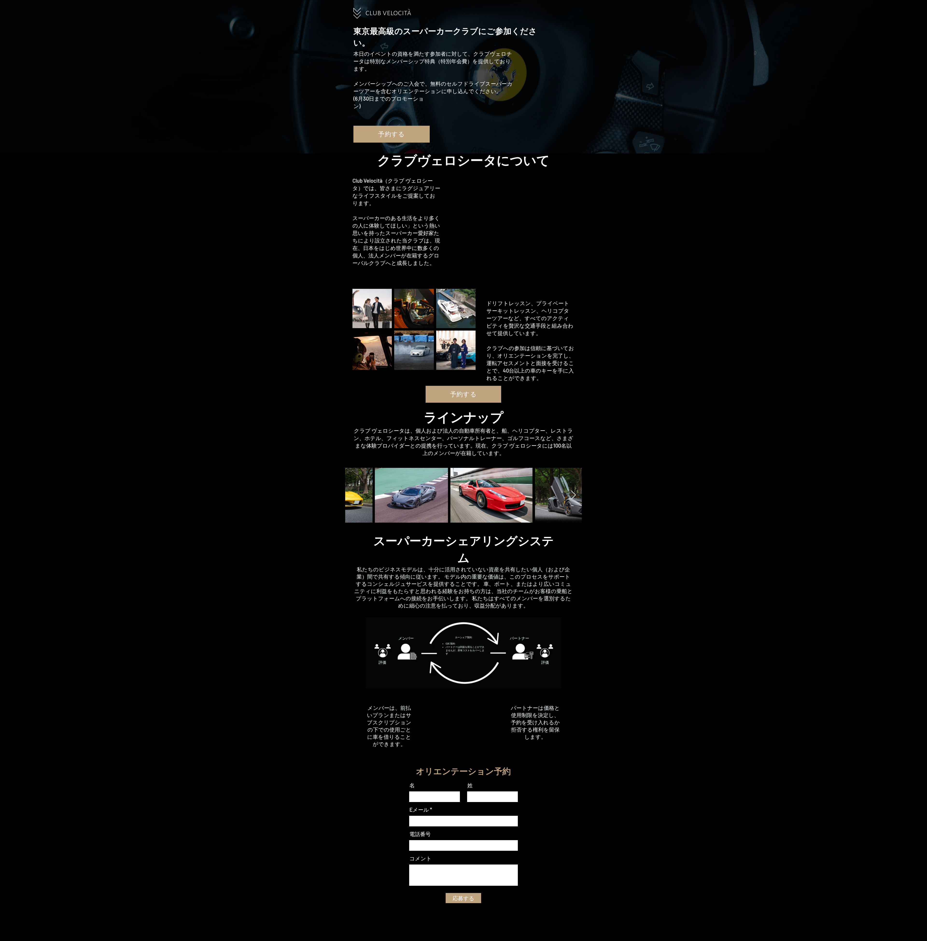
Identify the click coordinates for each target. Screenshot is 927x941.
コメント (420, 858)
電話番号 (420, 834)
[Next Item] (573, 495)
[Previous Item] (353, 495)
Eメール (419, 809)
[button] (568, 243)
